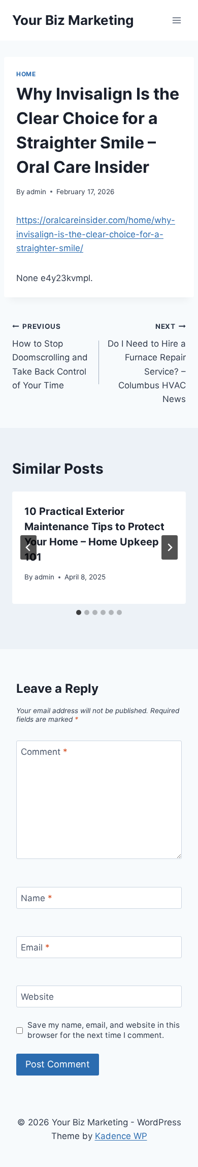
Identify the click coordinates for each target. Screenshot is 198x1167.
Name (36, 898)
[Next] (169, 547)
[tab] (78, 612)
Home (26, 74)
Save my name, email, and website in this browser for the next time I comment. (103, 1030)
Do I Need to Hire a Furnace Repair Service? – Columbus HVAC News (147, 363)
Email (35, 947)
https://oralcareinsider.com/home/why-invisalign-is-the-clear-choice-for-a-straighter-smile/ (95, 234)
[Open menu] (176, 20)
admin (36, 192)
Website (37, 997)
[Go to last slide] (28, 547)
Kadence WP (121, 1136)
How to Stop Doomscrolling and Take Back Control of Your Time (50, 356)
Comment (44, 752)
